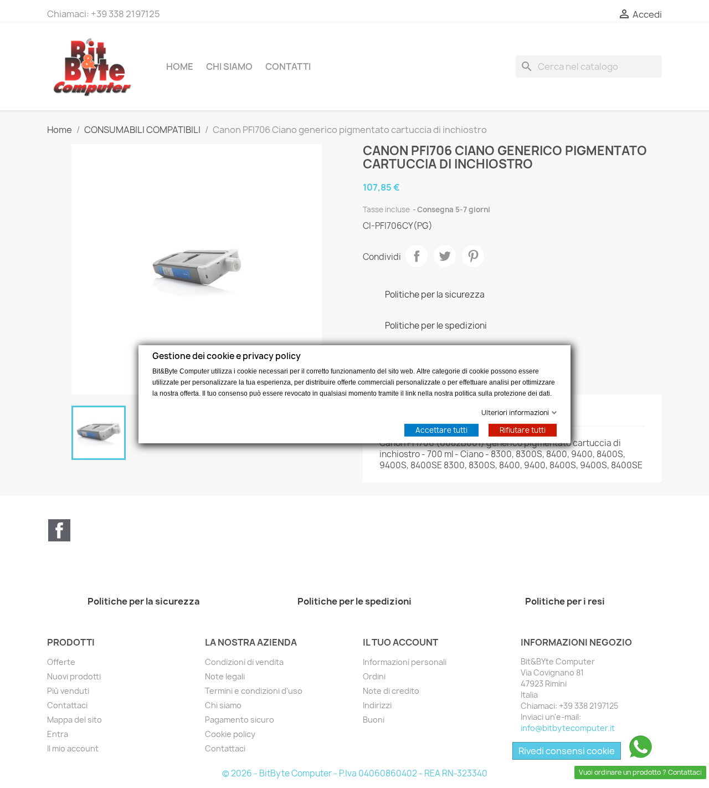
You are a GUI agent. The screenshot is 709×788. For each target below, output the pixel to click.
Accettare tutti (441, 429)
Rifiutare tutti (523, 429)
